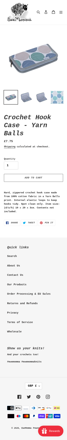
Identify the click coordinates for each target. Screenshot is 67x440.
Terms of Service (20, 322)
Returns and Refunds (22, 303)
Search (12, 256)
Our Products (16, 284)
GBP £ (32, 386)
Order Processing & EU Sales (29, 294)
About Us (13, 265)
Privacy (12, 312)
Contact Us (15, 275)
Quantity (9, 159)
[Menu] (61, 12)
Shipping (9, 146)
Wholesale (14, 331)
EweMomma (26, 428)
